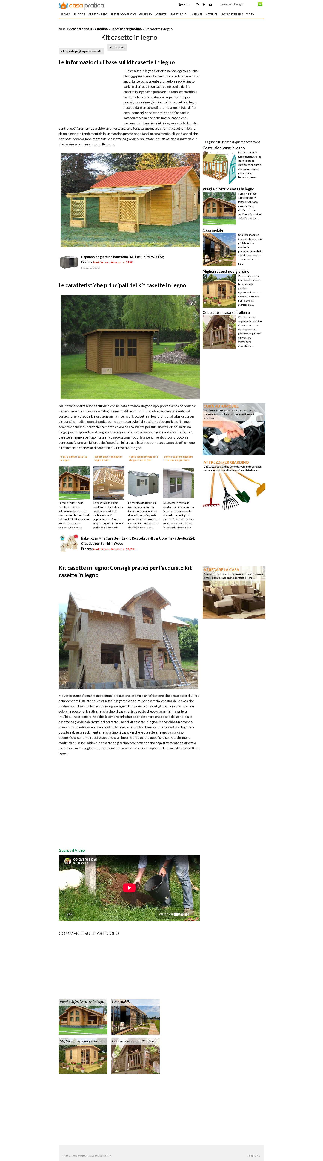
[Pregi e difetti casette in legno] (75, 483)
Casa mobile (121, 1002)
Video (250, 14)
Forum (185, 4)
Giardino (145, 14)
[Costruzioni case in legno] (220, 167)
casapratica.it (81, 29)
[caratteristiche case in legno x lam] (110, 483)
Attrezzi (161, 14)
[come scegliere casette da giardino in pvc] (145, 483)
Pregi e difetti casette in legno (82, 1002)
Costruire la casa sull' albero (133, 1041)
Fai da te (79, 14)
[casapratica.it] (81, 5)
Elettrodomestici (123, 14)
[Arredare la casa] (234, 592)
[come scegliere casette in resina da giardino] (180, 483)
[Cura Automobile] (234, 429)
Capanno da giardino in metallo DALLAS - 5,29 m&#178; (122, 257)
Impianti (196, 14)
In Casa (65, 14)
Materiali (211, 14)
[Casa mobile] (135, 1017)
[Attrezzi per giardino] (234, 485)
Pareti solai (179, 14)
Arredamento (97, 14)
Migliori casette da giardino (81, 1041)
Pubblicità (254, 1155)
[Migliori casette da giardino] (83, 1056)
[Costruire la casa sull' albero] (135, 1056)
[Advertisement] (102, 24)
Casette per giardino (126, 29)
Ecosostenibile (232, 14)
